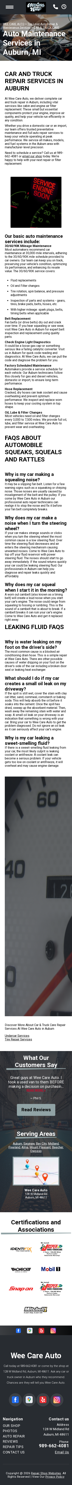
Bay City (41, 1143)
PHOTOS (10, 1431)
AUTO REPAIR (14, 1436)
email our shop (32, 156)
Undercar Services (17, 1036)
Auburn (17, 1143)
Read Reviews (36, 1109)
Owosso (36, 1151)
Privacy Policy (55, 1476)
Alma (25, 1147)
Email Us (62, 1452)
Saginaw (29, 1143)
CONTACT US (14, 1452)
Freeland (14, 1147)
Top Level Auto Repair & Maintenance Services (30, 25)
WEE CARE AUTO (13, 24)
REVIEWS (10, 1441)
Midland (53, 1143)
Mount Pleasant (40, 1147)
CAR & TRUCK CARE (46, 27)
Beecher (57, 1147)
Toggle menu (9, 7)
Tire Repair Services (18, 1039)
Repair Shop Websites (46, 1473)
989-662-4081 (28, 1366)
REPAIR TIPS (13, 1447)
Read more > (36, 1090)
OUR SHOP (11, 1426)
